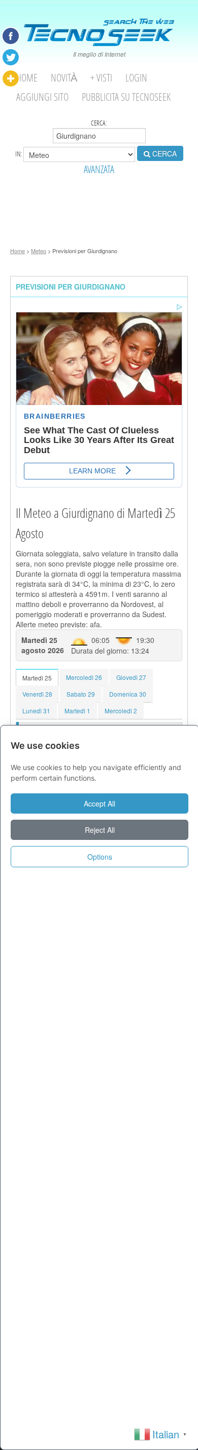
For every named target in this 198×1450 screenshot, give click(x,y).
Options (99, 857)
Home (27, 77)
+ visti (101, 77)
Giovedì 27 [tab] (131, 677)
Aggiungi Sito (42, 97)
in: (19, 153)
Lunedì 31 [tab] (36, 710)
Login (136, 77)
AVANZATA (99, 169)
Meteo (38, 251)
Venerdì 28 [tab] (37, 694)
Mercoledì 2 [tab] (121, 710)
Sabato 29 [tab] (81, 694)
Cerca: (99, 123)
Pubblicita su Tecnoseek (126, 97)
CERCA (163, 153)
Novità (64, 77)
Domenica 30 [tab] (127, 694)
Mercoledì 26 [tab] (84, 677)
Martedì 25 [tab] (37, 677)
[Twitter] (11, 57)
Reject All (100, 830)
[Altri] (11, 78)
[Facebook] (11, 36)
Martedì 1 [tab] (77, 710)
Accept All (99, 803)
